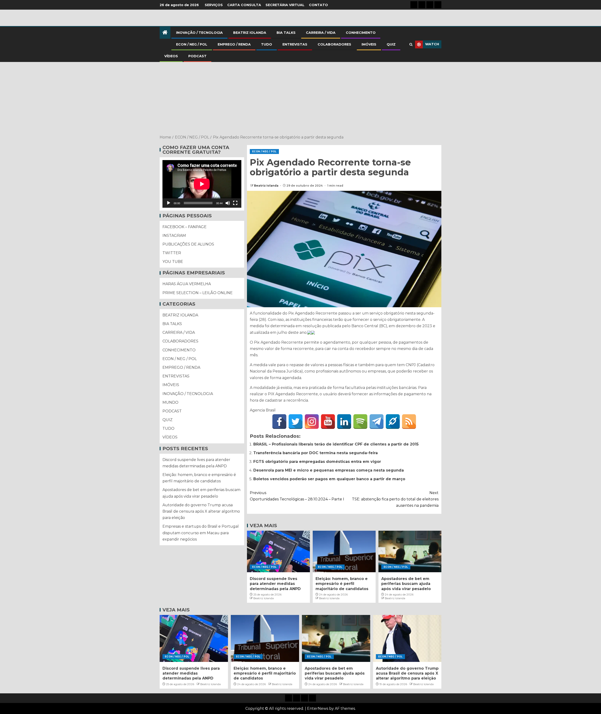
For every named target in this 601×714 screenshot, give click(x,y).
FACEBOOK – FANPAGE (184, 227)
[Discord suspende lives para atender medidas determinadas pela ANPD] (278, 551)
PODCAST (197, 56)
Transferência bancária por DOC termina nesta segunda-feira (315, 453)
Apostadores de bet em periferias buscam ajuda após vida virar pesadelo (406, 583)
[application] (201, 184)
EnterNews (317, 708)
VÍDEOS (171, 56)
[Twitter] (295, 421)
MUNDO (170, 402)
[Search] (411, 44)
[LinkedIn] (344, 421)
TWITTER (171, 253)
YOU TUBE (172, 262)
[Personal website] (392, 421)
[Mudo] (227, 203)
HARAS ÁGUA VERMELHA (186, 284)
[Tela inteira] (235, 203)
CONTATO (318, 5)
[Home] (165, 32)
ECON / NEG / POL (191, 44)
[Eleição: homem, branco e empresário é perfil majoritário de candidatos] (344, 551)
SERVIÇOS (214, 5)
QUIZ (391, 44)
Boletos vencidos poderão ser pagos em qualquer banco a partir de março (329, 479)
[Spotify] (360, 421)
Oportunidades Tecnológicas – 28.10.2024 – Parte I (297, 496)
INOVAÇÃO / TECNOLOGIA (199, 33)
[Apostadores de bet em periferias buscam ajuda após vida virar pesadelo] (409, 551)
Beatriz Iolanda (266, 185)
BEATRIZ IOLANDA (249, 33)
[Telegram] (376, 421)
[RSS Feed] (408, 421)
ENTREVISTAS (294, 44)
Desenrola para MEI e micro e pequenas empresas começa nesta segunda (328, 470)
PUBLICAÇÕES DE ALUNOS (188, 244)
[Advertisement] (300, 99)
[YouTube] (327, 421)
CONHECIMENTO (361, 33)
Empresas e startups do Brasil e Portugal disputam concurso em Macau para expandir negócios (200, 532)
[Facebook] (279, 421)
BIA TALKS (286, 33)
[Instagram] (311, 421)
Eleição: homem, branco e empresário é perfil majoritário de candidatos (342, 583)
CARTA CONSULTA (244, 5)
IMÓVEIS (369, 44)
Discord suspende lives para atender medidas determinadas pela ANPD (275, 583)
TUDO (266, 44)
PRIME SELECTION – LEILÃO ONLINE (197, 293)
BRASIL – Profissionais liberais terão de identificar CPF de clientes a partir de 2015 (336, 444)
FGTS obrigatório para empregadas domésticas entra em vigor (317, 461)
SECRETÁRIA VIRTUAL (285, 5)
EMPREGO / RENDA (234, 44)
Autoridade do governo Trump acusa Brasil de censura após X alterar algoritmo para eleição (201, 511)
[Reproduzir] (168, 203)
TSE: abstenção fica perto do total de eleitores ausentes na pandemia (395, 499)
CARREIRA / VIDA (320, 33)
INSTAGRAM (174, 235)
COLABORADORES (334, 44)
